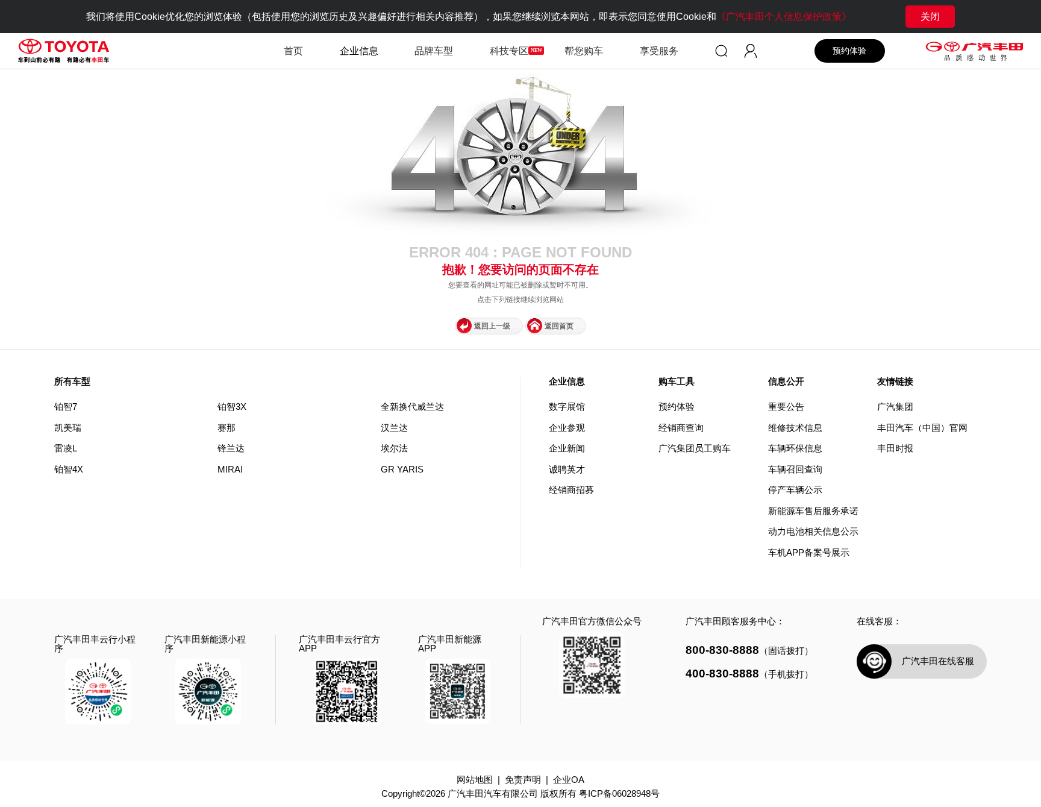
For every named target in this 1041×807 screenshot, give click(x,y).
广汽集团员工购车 (694, 448)
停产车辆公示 (795, 490)
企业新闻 (567, 448)
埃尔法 (394, 448)
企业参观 (567, 428)
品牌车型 (433, 50)
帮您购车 (583, 50)
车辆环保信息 (795, 448)
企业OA (568, 780)
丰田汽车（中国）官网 (922, 428)
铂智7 (65, 407)
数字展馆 (567, 407)
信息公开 (786, 381)
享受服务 (659, 50)
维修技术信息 (795, 428)
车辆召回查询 (795, 469)
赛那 (226, 428)
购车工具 (676, 381)
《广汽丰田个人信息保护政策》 (783, 16)
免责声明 (523, 780)
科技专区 (509, 50)
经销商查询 (681, 428)
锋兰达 (231, 448)
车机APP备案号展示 (808, 552)
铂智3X (231, 407)
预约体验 (849, 50)
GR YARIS (402, 469)
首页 (293, 50)
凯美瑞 (67, 428)
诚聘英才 (567, 469)
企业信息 (567, 381)
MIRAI (230, 469)
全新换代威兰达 (412, 407)
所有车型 (72, 381)
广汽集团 (895, 407)
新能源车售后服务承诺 (813, 511)
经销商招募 (571, 490)
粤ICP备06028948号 (619, 794)
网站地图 (475, 780)
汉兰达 (394, 428)
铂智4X (68, 469)
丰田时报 (895, 448)
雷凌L (65, 448)
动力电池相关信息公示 (813, 531)
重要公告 (786, 407)
